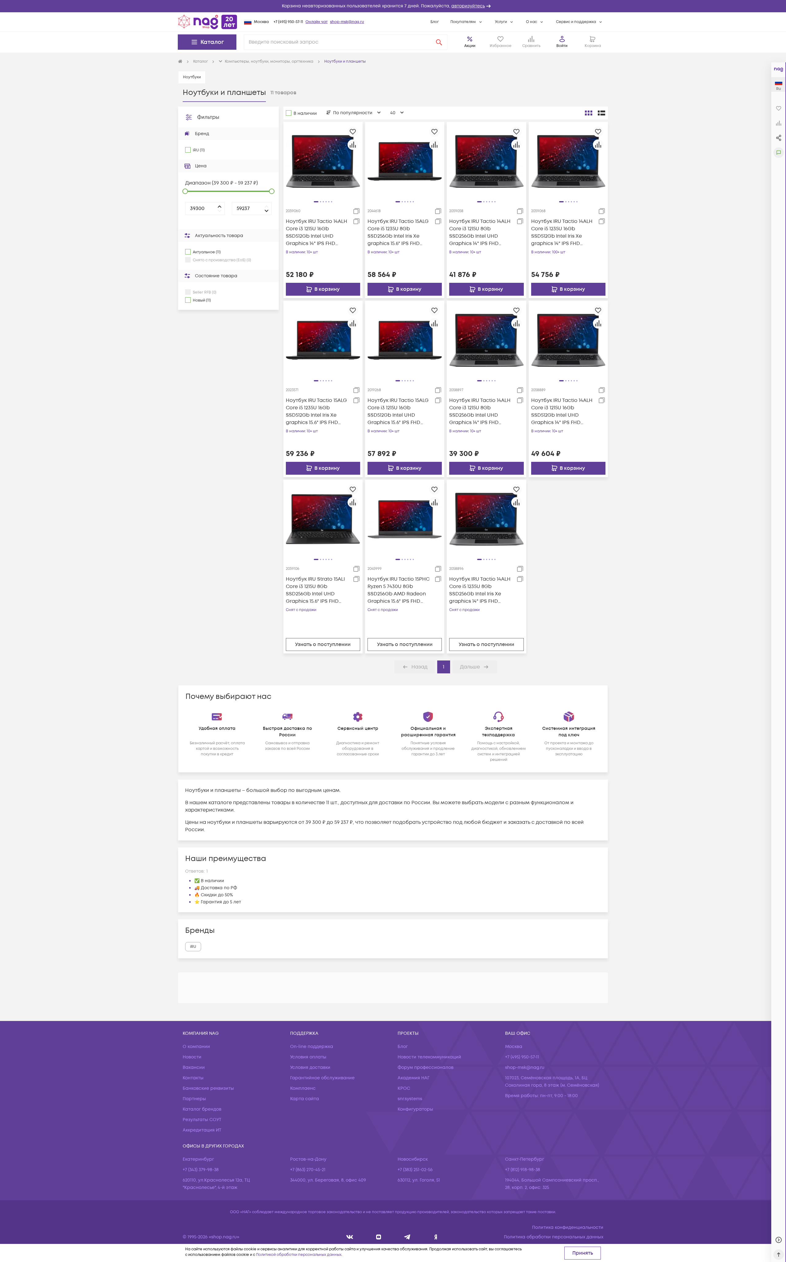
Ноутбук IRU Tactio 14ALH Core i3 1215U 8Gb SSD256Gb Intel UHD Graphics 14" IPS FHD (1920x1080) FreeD (480, 411)
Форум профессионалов (425, 1067)
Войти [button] (561, 46)
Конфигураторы (415, 1109)
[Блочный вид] (588, 113)
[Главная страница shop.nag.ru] (207, 21)
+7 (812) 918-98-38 (522, 1170)
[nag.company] (350, 1237)
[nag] (436, 1237)
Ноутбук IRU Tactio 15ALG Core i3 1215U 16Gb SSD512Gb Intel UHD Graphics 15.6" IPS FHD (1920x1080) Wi (398, 411)
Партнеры (194, 1099)
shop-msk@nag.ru (347, 22)
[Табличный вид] (601, 113)
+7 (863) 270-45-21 (307, 1170)
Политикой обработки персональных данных (298, 1254)
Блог (434, 22)
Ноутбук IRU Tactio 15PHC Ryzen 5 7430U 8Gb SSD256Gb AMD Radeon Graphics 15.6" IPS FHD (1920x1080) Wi (399, 590)
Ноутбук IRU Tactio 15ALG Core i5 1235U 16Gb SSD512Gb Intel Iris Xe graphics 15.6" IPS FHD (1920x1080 (316, 411)
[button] (393, 6)
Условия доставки (310, 1067)
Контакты (193, 1078)
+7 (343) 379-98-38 (201, 1170)
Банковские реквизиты (208, 1088)
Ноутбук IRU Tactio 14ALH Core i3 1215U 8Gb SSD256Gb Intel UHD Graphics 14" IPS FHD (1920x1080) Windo (480, 232)
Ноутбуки (192, 77)
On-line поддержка (311, 1047)
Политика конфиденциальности (567, 1227)
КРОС (404, 1088)
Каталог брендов (202, 1109)
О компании (196, 1047)
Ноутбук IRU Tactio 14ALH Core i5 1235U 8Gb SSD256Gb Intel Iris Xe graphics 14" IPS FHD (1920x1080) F (480, 590)
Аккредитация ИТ (202, 1130)
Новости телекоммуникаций (429, 1057)
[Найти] (439, 42)
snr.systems (410, 1099)
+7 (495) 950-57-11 (288, 22)
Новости (192, 1057)
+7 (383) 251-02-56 (415, 1170)
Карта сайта (304, 1099)
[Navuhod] (379, 1237)
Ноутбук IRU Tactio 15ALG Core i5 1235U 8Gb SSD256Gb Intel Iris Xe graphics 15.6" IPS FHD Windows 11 (398, 232)
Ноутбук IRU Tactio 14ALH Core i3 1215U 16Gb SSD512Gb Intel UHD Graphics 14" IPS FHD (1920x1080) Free (562, 411)
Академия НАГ (414, 1078)
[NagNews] (407, 1237)
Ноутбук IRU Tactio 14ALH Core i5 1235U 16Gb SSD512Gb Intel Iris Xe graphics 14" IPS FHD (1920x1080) (562, 232)
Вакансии (194, 1067)
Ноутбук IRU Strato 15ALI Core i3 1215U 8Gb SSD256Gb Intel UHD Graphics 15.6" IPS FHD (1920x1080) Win (315, 590)
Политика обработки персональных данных (553, 1237)
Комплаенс (303, 1088)
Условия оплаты (308, 1057)
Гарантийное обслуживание (322, 1078)
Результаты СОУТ (202, 1120)
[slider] (185, 191)
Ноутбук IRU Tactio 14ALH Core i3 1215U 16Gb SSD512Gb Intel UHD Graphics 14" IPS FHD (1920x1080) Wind (316, 232)
